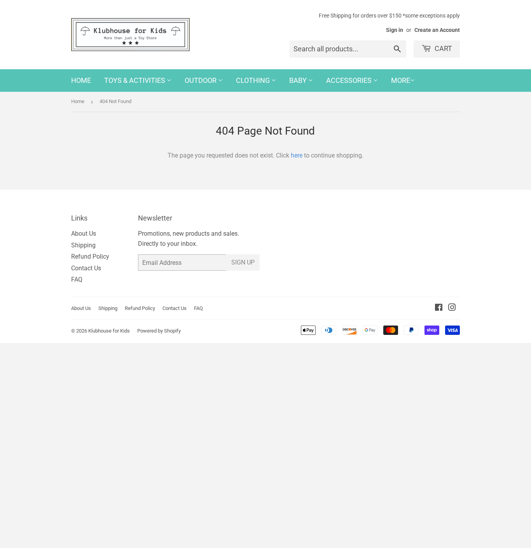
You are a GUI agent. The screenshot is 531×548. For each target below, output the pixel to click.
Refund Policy (90, 256)
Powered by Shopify (159, 331)
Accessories (349, 80)
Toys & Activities (135, 80)
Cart (442, 48)
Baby (298, 80)
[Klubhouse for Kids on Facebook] (439, 308)
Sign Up (243, 262)
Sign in (394, 30)
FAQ (76, 279)
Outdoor (201, 80)
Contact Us (86, 268)
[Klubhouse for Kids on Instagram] (452, 308)
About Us (83, 233)
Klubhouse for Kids (109, 331)
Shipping (83, 245)
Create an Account (437, 30)
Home (81, 80)
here (296, 155)
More (400, 80)
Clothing (253, 80)
